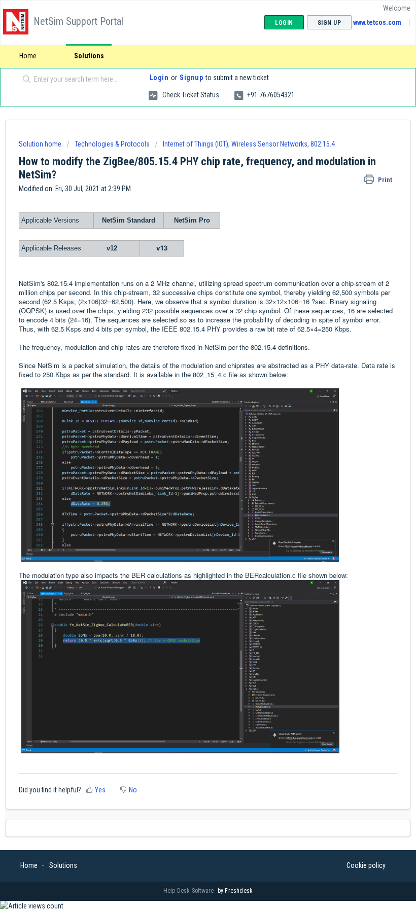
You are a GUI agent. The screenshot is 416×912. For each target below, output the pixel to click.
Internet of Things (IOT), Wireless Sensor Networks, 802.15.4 (249, 144)
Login (159, 78)
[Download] (189, 456)
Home (28, 56)
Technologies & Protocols (112, 144)
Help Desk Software (189, 890)
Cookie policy (366, 865)
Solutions (89, 56)
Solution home (41, 144)
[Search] (24, 79)
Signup (191, 78)
